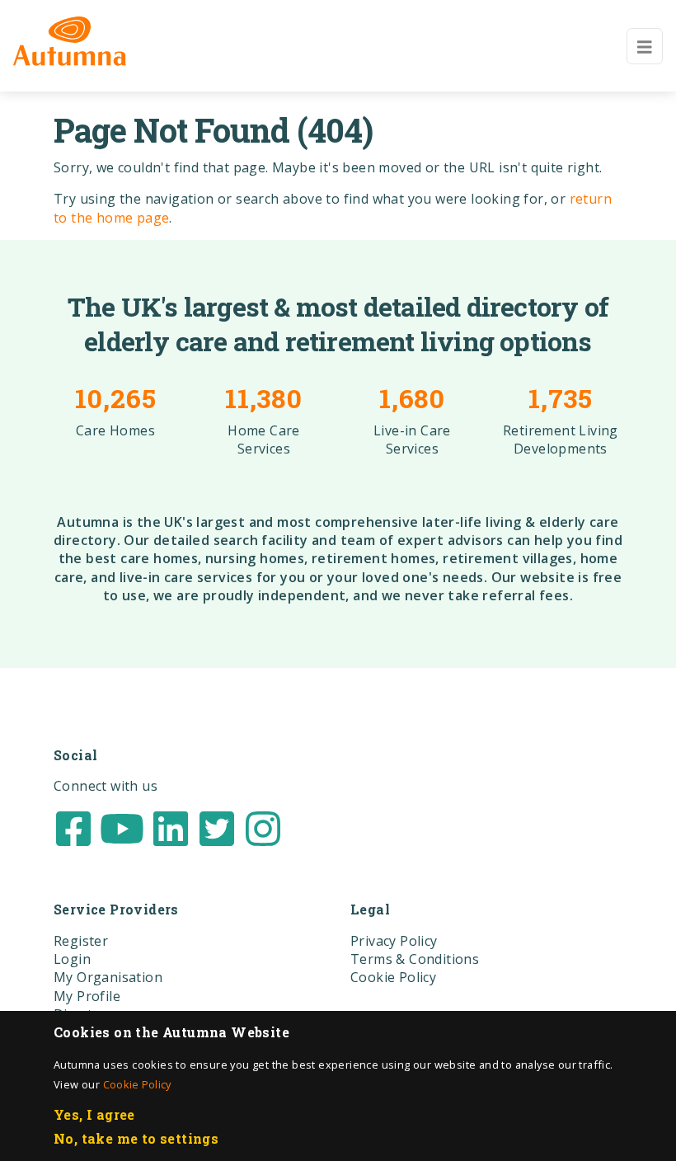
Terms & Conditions (414, 959)
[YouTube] (122, 827)
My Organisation (108, 977)
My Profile (87, 996)
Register (81, 941)
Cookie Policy (137, 1084)
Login (72, 959)
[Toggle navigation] (645, 46)
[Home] (69, 41)
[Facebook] (73, 827)
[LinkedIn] (170, 827)
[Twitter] (217, 827)
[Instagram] (263, 827)
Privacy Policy (394, 941)
